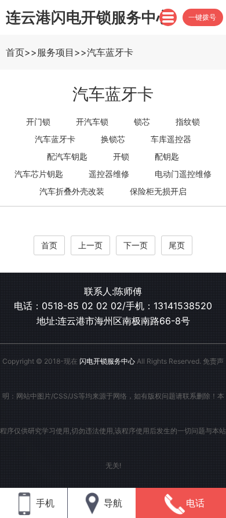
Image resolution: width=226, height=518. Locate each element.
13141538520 (183, 305)
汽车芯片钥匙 (38, 174)
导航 (113, 503)
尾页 (177, 245)
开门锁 (38, 121)
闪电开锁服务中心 (107, 361)
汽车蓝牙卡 (110, 52)
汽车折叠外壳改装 (71, 191)
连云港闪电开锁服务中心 (89, 17)
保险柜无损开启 (158, 191)
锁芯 (142, 121)
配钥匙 (167, 156)
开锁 (121, 156)
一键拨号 (202, 17)
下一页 (135, 245)
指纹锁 (188, 121)
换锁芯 (113, 139)
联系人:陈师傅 (113, 291)
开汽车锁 (92, 121)
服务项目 (55, 52)
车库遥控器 (171, 139)
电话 (195, 503)
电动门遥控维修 (183, 174)
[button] (168, 17)
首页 (15, 52)
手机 (45, 503)
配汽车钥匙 (67, 156)
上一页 (90, 245)
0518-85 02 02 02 (82, 305)
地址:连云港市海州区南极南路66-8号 (113, 321)
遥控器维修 (109, 174)
